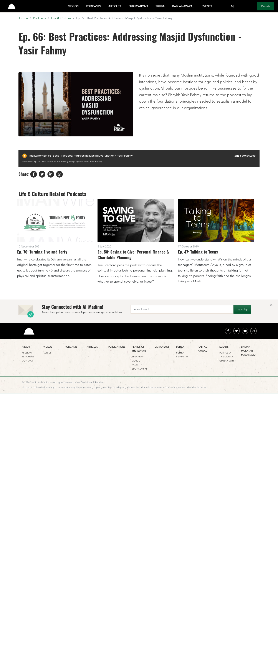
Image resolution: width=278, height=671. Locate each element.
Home (23, 18)
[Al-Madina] (11, 6)
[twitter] (236, 331)
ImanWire (27, 161)
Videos (73, 6)
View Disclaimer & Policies (89, 382)
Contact (27, 360)
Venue (136, 360)
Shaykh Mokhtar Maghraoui (248, 350)
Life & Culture (61, 18)
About (26, 346)
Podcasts (93, 6)
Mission (27, 352)
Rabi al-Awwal (183, 6)
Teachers (28, 356)
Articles (114, 6)
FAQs (135, 364)
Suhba (160, 6)
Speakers (138, 356)
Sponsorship (140, 368)
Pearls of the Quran (139, 348)
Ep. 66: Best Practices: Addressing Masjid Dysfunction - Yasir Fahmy (68, 161)
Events (207, 6)
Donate (265, 6)
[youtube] (245, 331)
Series (47, 352)
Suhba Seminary (182, 354)
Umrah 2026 (162, 346)
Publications (138, 6)
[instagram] (253, 331)
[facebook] (228, 331)
